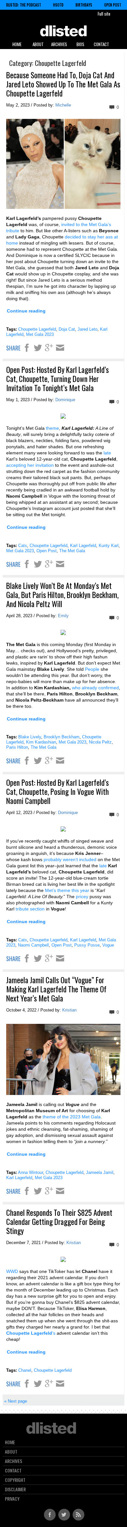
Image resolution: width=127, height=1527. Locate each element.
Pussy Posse (87, 945)
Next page (15, 1401)
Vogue (108, 945)
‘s (30, 1333)
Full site (104, 13)
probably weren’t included (70, 859)
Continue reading (26, 310)
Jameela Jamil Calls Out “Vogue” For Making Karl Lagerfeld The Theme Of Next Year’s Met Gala (56, 989)
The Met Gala (72, 550)
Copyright (15, 1480)
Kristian (69, 1010)
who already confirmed (95, 687)
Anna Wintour (30, 1172)
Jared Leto (87, 329)
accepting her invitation (30, 465)
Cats (22, 545)
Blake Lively (29, 736)
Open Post (112, 4)
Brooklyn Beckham (61, 736)
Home (16, 44)
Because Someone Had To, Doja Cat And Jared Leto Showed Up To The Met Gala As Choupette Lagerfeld (63, 84)
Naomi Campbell (33, 945)
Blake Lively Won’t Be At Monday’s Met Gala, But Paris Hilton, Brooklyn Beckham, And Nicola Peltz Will (62, 594)
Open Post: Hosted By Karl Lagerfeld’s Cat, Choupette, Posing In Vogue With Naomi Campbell (57, 791)
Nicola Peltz (100, 742)
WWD (12, 1271)
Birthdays (84, 4)
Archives (59, 44)
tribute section (30, 908)
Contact (101, 44)
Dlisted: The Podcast (23, 4)
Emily (63, 615)
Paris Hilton (17, 747)
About (38, 44)
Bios (80, 44)
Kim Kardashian (41, 742)
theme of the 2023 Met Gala (72, 1116)
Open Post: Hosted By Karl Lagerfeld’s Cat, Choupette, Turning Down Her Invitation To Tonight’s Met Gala (57, 378)
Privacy (12, 1499)
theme (52, 428)
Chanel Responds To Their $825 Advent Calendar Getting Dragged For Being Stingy (59, 1221)
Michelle (63, 105)
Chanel (24, 1370)
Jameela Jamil (99, 1172)
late (107, 452)
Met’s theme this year (67, 890)
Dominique (65, 399)
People (92, 669)
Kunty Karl (109, 545)
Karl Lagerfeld (83, 545)
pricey (82, 896)
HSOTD (58, 4)
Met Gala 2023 (40, 334)
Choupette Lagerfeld (37, 329)
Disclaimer (15, 1489)
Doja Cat (67, 329)
